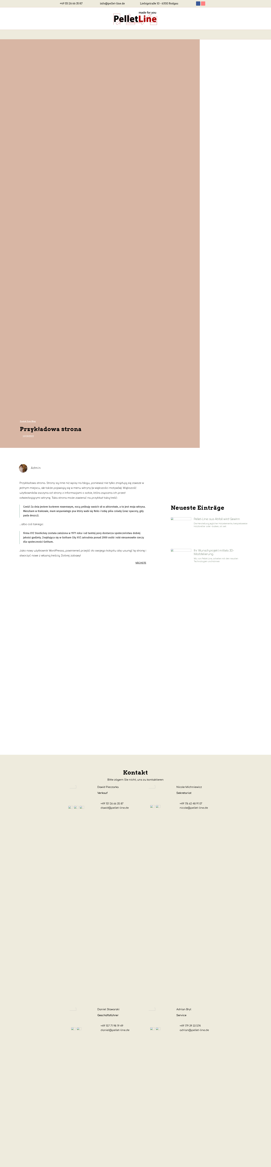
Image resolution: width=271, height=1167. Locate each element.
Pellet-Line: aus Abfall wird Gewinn (217, 519)
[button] (28, 421)
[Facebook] (198, 3)
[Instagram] (203, 3)
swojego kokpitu (105, 550)
